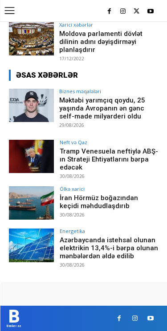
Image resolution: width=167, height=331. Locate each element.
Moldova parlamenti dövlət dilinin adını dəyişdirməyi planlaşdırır (101, 42)
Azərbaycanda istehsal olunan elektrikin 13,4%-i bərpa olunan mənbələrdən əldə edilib (109, 248)
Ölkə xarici (72, 188)
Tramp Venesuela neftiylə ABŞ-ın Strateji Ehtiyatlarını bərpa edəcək (109, 159)
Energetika (72, 231)
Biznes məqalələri (80, 91)
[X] (136, 12)
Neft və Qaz (73, 142)
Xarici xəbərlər (76, 24)
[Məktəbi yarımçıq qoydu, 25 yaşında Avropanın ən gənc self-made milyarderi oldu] (31, 105)
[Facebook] (109, 12)
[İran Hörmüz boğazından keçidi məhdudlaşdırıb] (31, 203)
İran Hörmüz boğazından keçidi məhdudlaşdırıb (99, 202)
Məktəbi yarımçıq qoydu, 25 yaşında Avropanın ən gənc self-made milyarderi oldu (102, 108)
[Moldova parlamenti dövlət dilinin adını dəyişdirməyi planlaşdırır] (31, 38)
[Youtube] (150, 12)
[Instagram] (123, 12)
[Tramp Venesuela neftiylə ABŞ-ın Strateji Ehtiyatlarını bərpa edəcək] (31, 156)
